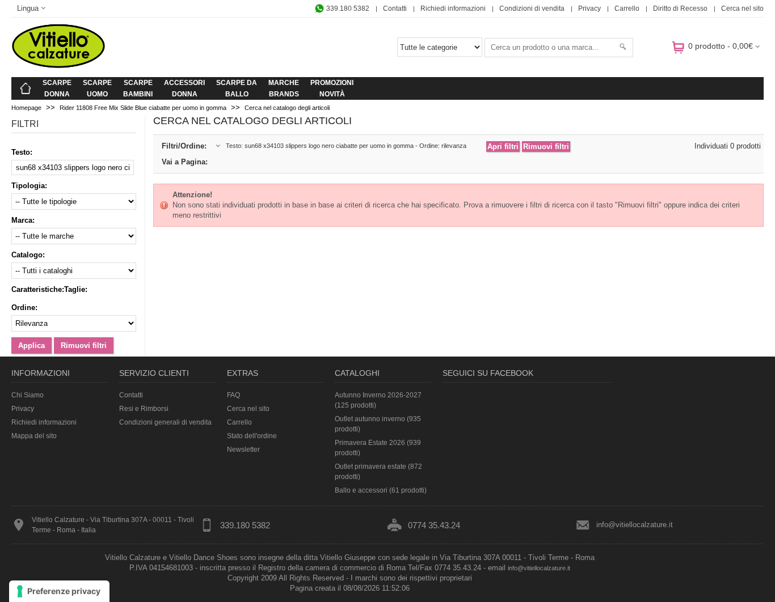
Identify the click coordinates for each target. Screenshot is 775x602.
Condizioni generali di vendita (165, 422)
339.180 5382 (347, 8)
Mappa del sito (34, 436)
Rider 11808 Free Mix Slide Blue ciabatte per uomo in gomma (143, 107)
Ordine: (24, 307)
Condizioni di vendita (532, 8)
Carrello (626, 8)
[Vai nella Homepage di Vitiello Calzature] (58, 66)
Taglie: (75, 289)
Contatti (395, 8)
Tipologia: (29, 185)
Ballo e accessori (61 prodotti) (381, 490)
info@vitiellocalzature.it (634, 524)
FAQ (233, 395)
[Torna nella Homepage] (25, 88)
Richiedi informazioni (453, 8)
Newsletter (243, 449)
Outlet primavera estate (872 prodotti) (378, 472)
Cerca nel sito (742, 8)
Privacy (589, 8)
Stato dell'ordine (252, 436)
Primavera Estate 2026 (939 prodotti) (378, 448)
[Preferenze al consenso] (59, 591)
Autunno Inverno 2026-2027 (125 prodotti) (378, 400)
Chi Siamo (27, 395)
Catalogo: (28, 255)
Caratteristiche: (37, 289)
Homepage (26, 107)
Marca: (23, 220)
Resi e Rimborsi (144, 409)
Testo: (21, 152)
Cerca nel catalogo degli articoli (287, 107)
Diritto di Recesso (680, 8)
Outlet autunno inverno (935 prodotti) (378, 424)
